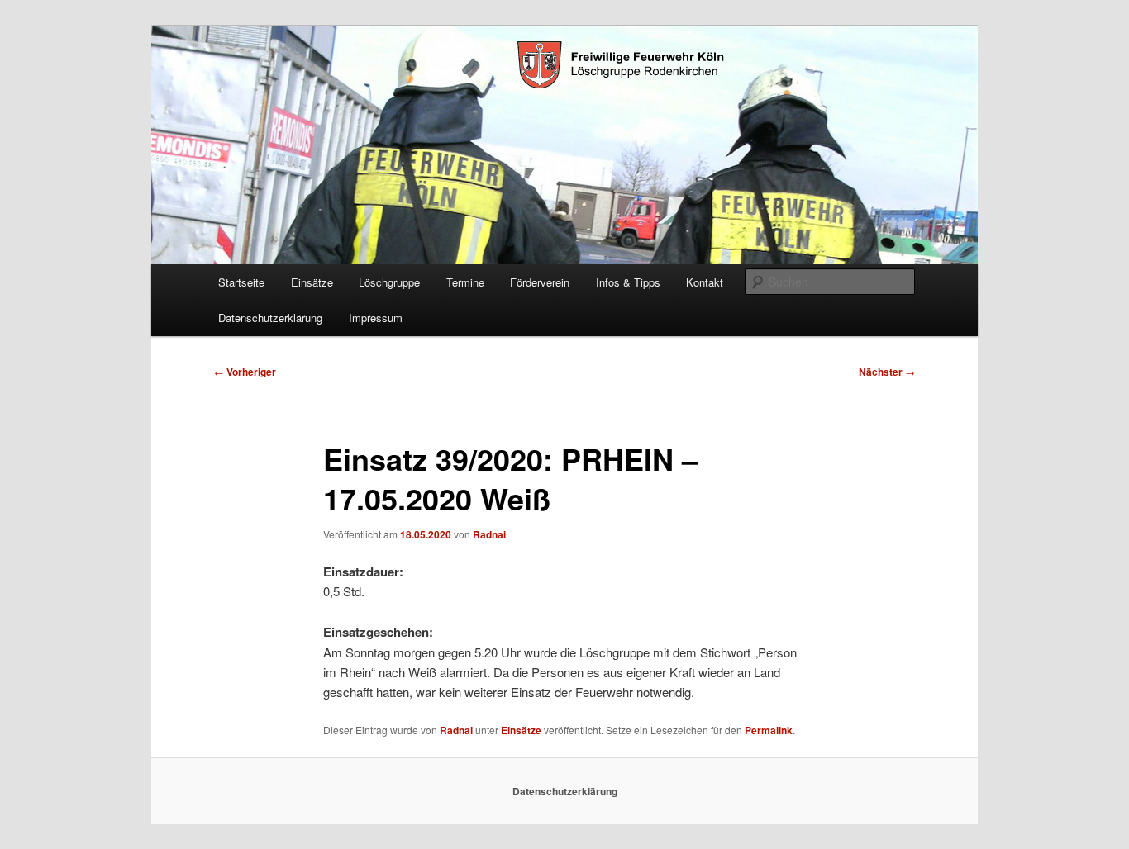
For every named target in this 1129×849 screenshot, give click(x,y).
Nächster (887, 371)
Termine (465, 282)
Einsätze (312, 282)
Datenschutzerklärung (270, 317)
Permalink (769, 730)
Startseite (241, 282)
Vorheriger (245, 371)
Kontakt (704, 282)
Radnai (489, 534)
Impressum (376, 317)
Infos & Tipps (628, 282)
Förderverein (539, 282)
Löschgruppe (389, 282)
